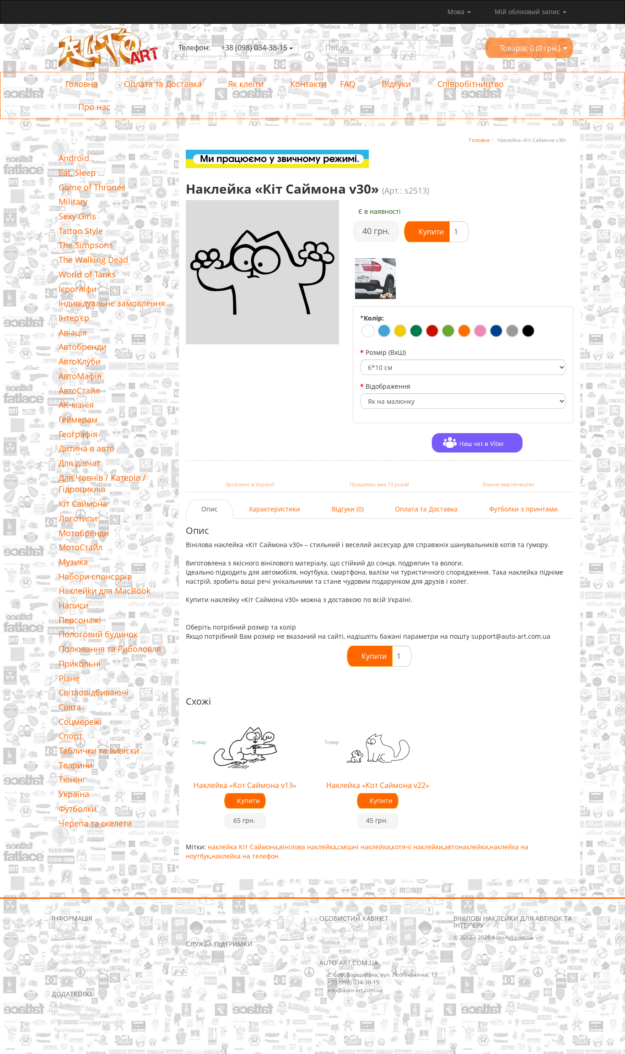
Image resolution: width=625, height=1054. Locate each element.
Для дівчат (79, 462)
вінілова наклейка (307, 846)
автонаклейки (466, 846)
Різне (69, 678)
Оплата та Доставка (162, 83)
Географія (78, 434)
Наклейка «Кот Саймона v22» (377, 785)
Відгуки (395, 83)
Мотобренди (84, 532)
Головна (81, 83)
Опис (209, 509)
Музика (73, 561)
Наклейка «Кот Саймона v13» (245, 785)
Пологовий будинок (98, 634)
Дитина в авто (86, 448)
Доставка (66, 938)
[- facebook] (192, 926)
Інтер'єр (74, 317)
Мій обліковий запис (527, 11)
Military (73, 201)
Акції (60, 1029)
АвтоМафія (80, 375)
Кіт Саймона (83, 503)
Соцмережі (80, 721)
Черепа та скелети (95, 823)
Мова (456, 11)
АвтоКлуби (80, 361)
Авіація (73, 332)
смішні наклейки (364, 846)
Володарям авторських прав (92, 969)
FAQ (348, 83)
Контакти (307, 83)
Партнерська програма (85, 1022)
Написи (73, 605)
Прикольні (80, 663)
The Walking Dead (93, 259)
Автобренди (82, 346)
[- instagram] (206, 926)
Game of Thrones (92, 187)
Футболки (78, 808)
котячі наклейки (417, 846)
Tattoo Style (81, 230)
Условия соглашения (82, 954)
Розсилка (334, 946)
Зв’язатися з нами (212, 956)
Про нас (93, 106)
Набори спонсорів (95, 576)
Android (74, 157)
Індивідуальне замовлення (112, 303)
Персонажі (80, 619)
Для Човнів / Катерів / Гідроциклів (102, 483)
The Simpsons (86, 244)
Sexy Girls (77, 216)
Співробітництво (469, 83)
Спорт (70, 735)
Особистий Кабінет (347, 930)
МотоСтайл (80, 547)
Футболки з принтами (523, 509)
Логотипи (78, 518)
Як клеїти (245, 83)
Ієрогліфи (78, 288)
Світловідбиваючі (94, 692)
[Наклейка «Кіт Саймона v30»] (376, 279)
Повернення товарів (82, 977)
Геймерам (78, 419)
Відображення (388, 386)
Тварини (75, 765)
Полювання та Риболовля (110, 648)
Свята (70, 706)
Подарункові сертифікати (88, 1014)
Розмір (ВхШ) (386, 352)
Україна (74, 793)
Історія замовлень (346, 938)
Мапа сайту (203, 963)
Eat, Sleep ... (82, 172)
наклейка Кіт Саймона (243, 846)
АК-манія (76, 404)
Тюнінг (72, 779)
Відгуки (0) (348, 509)
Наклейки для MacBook (105, 590)
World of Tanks (87, 274)
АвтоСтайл (79, 390)
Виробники (69, 1006)
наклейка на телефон (245, 856)
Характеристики (274, 509)
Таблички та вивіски (99, 750)
